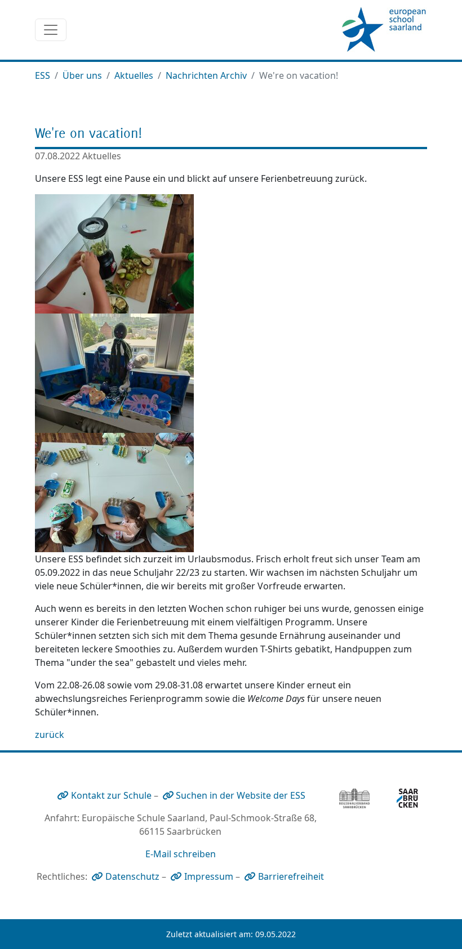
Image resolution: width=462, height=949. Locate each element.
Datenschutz (132, 876)
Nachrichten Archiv (206, 75)
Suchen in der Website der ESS (240, 795)
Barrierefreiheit (291, 876)
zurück (49, 734)
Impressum (208, 876)
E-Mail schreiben (180, 854)
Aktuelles (133, 75)
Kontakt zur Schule (111, 795)
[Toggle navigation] (50, 30)
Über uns (82, 75)
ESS (42, 75)
